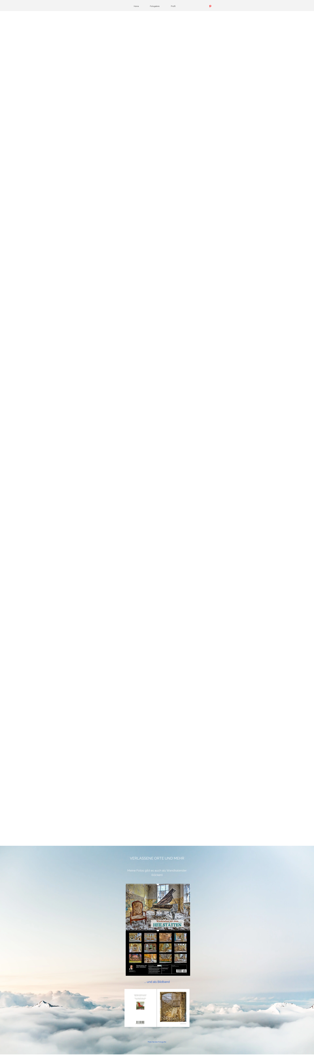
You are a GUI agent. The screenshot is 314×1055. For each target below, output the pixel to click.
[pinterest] (210, 6)
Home (136, 6)
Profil (173, 6)
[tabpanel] (157, 858)
